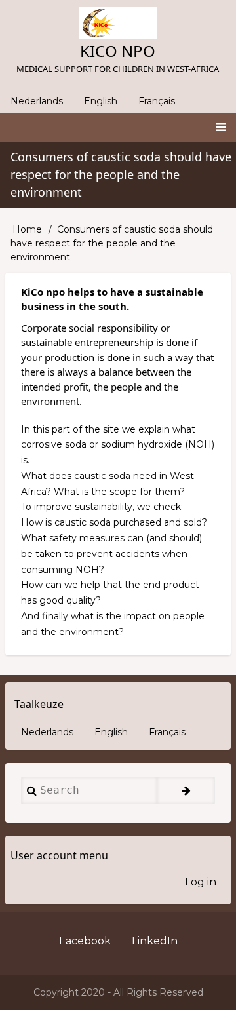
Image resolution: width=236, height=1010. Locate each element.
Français (156, 101)
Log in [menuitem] (200, 882)
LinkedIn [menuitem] (155, 941)
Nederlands (36, 101)
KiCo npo (117, 51)
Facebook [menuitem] (85, 941)
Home (27, 229)
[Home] (118, 23)
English (100, 101)
